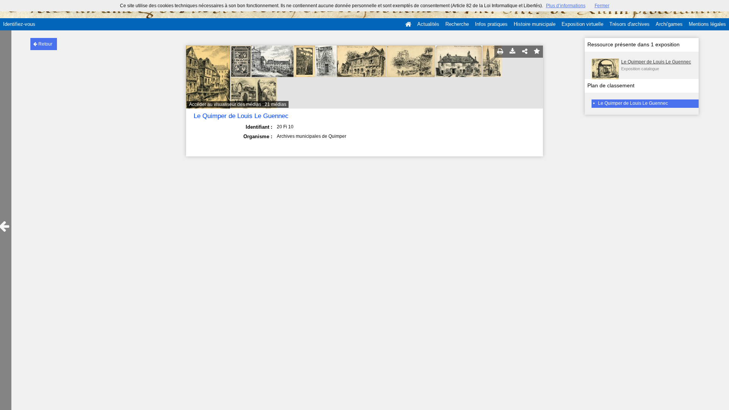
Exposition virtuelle (582, 24)
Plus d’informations (565, 5)
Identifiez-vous (19, 24)
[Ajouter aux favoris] (537, 52)
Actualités (428, 24)
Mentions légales (707, 24)
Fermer (602, 5)
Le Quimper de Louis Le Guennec (656, 62)
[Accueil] (408, 24)
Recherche (457, 24)
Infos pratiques (491, 24)
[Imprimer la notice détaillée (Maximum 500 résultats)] (500, 52)
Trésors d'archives (629, 24)
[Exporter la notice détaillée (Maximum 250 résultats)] (513, 52)
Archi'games (669, 24)
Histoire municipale (534, 24)
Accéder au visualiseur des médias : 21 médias (237, 104)
